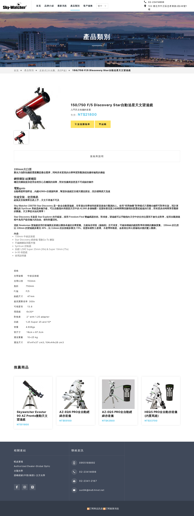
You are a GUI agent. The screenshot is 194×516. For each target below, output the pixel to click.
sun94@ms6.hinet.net (91, 490)
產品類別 (75, 5)
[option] (37, 107)
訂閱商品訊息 (96, 508)
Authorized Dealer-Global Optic (32, 466)
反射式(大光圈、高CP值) (53, 70)
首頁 (38, 5)
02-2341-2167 (88, 480)
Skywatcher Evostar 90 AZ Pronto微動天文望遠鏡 (32, 415)
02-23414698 (156, 2)
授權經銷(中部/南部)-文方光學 (29, 475)
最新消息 (62, 5)
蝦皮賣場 (18, 461)
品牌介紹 (49, 5)
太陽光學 (18, 470)
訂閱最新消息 (112, 508)
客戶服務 (88, 5)
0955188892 (87, 462)
